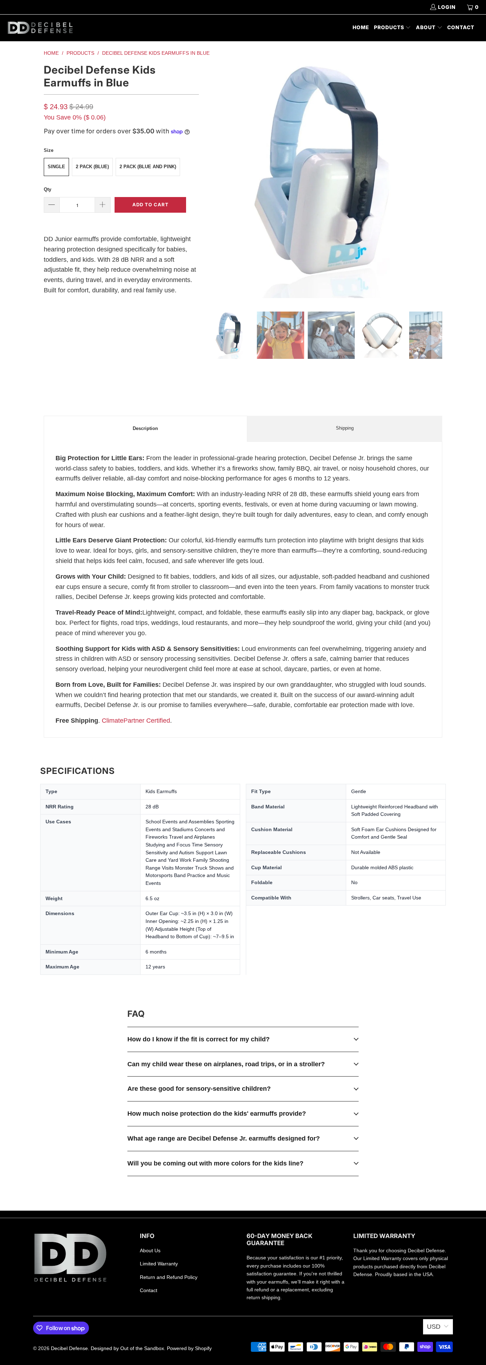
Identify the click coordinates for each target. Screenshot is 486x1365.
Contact (148, 1290)
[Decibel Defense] (40, 28)
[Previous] (211, 181)
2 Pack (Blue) (92, 166)
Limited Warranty (159, 1263)
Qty (47, 189)
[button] (392, 28)
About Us (150, 1250)
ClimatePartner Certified (136, 720)
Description (145, 428)
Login (447, 7)
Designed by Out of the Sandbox (127, 1348)
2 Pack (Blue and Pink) (148, 166)
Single (56, 166)
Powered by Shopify (189, 1348)
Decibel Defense (69, 1348)
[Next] (437, 181)
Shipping (345, 428)
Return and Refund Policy (168, 1277)
